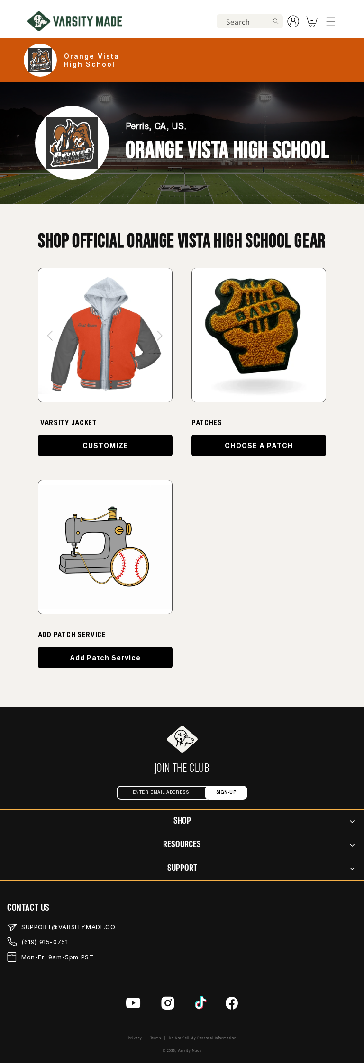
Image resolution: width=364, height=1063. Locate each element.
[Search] (276, 21)
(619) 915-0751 (44, 942)
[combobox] (250, 21)
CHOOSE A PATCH (259, 446)
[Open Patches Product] (105, 547)
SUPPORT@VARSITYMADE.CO (68, 926)
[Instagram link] (168, 1005)
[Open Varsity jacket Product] (105, 335)
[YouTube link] (133, 1005)
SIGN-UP (226, 792)
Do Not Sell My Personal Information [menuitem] (202, 1038)
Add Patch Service (105, 658)
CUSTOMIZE (105, 446)
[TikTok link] (201, 1005)
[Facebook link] (232, 1005)
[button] (330, 21)
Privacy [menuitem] (135, 1038)
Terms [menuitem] (155, 1038)
